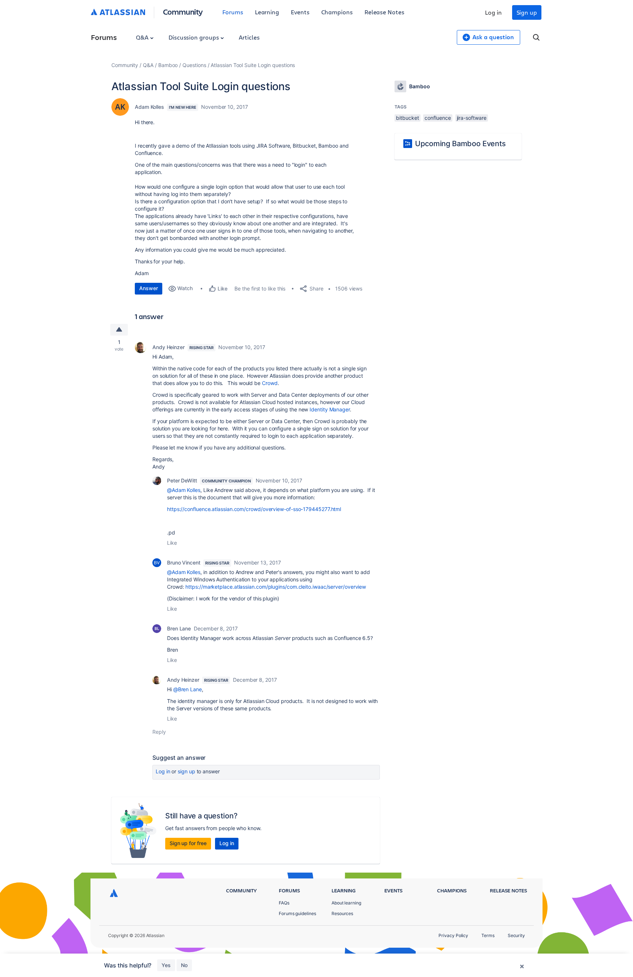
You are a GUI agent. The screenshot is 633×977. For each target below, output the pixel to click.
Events (300, 12)
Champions (337, 12)
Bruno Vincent (183, 562)
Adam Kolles (149, 107)
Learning (267, 12)
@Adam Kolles (183, 490)
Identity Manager (330, 409)
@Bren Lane (187, 689)
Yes (166, 965)
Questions (194, 65)
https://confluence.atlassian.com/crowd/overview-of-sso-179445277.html (254, 509)
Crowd (270, 383)
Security (516, 935)
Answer (148, 288)
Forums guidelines (297, 913)
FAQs (284, 903)
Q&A (143, 37)
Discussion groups (195, 37)
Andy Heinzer (168, 347)
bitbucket (407, 118)
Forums (232, 12)
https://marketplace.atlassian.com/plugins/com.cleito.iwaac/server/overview (275, 587)
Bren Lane (179, 628)
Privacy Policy (453, 935)
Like (172, 543)
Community (183, 11)
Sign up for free (188, 843)
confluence (438, 118)
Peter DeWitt (182, 480)
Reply (159, 732)
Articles (249, 37)
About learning (346, 903)
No (184, 965)
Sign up (527, 12)
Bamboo (168, 65)
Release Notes (384, 12)
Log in (493, 12)
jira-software (471, 118)
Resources (342, 913)
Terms (488, 935)
